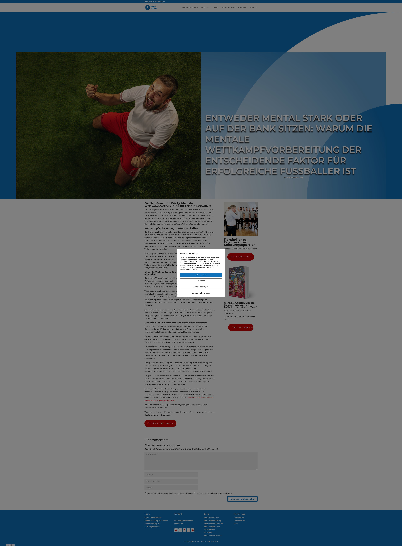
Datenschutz (196, 293)
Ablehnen (201, 281)
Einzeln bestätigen (201, 287)
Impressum (206, 293)
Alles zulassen (201, 275)
